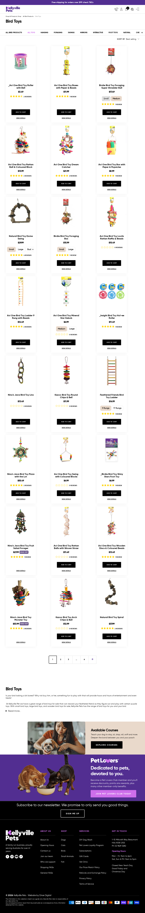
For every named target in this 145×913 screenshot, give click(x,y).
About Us (44, 840)
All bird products (14, 32)
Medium (116, 98)
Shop (19, 16)
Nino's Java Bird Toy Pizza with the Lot (20, 475)
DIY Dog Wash (85, 840)
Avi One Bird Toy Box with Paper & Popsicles (111, 165)
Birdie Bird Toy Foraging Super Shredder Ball (111, 86)
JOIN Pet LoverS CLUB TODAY (113, 793)
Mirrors (83, 32)
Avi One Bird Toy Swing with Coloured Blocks (66, 475)
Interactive (98, 32)
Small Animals (67, 856)
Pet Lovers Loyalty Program (91, 845)
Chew (138, 32)
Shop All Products (12, 16)
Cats (63, 845)
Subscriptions (85, 851)
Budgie (30, 249)
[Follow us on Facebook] (7, 856)
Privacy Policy (85, 878)
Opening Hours (47, 845)
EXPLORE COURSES (107, 745)
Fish (62, 862)
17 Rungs (117, 408)
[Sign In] (121, 9)
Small (106, 98)
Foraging (58, 32)
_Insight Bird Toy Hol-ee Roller (111, 316)
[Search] (132, 9)
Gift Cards (84, 856)
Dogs (63, 840)
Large (20, 249)
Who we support (47, 862)
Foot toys (113, 32)
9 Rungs (105, 408)
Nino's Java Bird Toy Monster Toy (20, 618)
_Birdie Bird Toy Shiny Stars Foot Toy (112, 475)
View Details (20, 118)
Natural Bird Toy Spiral (112, 617)
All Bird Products (28, 16)
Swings (71, 32)
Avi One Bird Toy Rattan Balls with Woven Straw (66, 546)
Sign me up (72, 813)
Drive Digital (45, 895)
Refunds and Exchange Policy (92, 873)
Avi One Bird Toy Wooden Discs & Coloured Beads (111, 546)
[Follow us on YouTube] (16, 856)
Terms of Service (86, 884)
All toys (31, 32)
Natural (126, 32)
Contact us (45, 851)
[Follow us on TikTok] (21, 856)
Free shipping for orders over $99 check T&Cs (72, 2)
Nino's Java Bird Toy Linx (21, 395)
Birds (63, 851)
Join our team (46, 856)
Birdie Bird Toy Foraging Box (66, 237)
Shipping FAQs (47, 867)
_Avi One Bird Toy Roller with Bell (20, 86)
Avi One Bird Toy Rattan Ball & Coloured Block (20, 165)
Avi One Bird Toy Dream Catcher (66, 165)
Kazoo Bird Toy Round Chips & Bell (66, 396)
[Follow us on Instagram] (12, 856)
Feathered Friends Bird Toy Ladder (112, 396)
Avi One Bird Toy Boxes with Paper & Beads (66, 86)
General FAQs (46, 873)
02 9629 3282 (120, 846)
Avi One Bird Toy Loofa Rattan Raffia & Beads (112, 237)
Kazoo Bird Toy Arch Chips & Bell (66, 618)
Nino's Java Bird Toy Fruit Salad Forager (21, 546)
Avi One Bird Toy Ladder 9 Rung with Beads (20, 316)
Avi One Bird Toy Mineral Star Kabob (66, 316)
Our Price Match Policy (89, 867)
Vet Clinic (83, 862)
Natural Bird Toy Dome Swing (21, 237)
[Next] (142, 33)
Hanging (44, 32)
